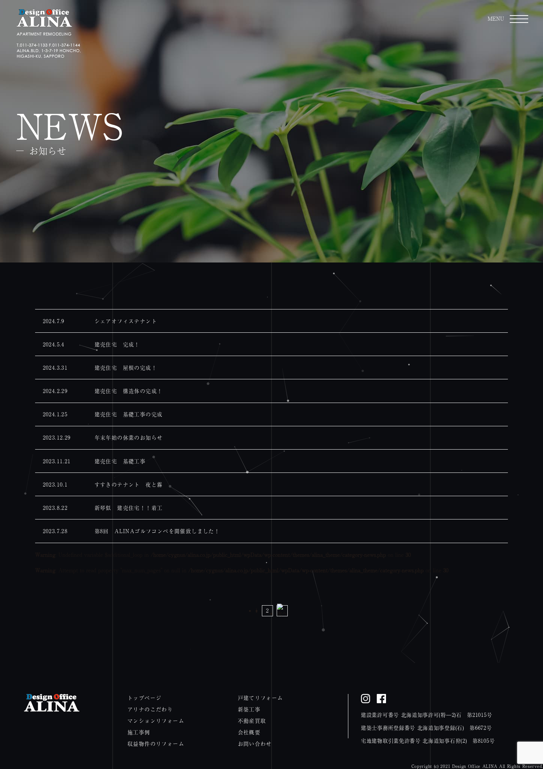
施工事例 (138, 732)
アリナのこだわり (150, 709)
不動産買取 (252, 720)
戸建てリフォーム (260, 697)
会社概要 (249, 732)
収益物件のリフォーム (155, 743)
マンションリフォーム (155, 720)
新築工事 (249, 709)
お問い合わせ (255, 743)
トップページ (144, 697)
